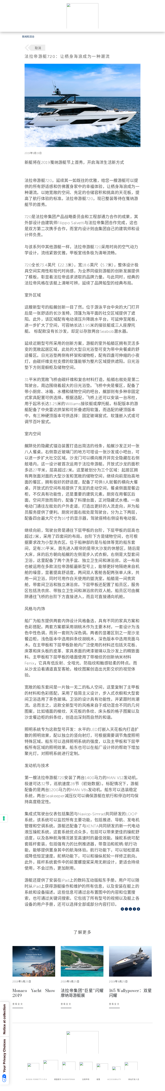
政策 (98, 1079)
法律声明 (85, 1079)
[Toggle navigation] (157, 25)
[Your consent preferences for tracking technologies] (4, 818)
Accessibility (114, 1079)
